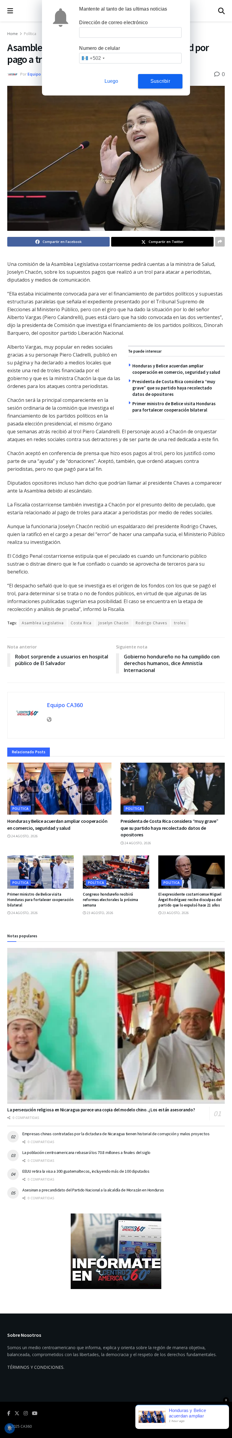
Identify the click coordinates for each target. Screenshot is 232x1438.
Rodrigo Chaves (151, 622)
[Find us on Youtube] (34, 1413)
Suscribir (160, 81)
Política (30, 33)
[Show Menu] (10, 10)
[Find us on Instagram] (26, 1413)
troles (180, 622)
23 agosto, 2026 (99, 913)
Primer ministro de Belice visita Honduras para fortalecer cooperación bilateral (40, 900)
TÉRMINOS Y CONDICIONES (35, 1367)
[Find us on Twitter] (16, 1413)
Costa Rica (81, 622)
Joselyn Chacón (113, 622)
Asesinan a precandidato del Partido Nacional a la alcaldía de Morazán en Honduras (93, 1190)
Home (12, 33)
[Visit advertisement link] (116, 1251)
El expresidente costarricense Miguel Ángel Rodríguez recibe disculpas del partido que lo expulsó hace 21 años (190, 900)
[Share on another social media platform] (220, 242)
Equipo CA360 (40, 74)
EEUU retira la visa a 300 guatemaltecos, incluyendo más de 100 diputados (86, 1171)
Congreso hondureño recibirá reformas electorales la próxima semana (110, 900)
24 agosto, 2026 (24, 836)
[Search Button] (221, 10)
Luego (111, 81)
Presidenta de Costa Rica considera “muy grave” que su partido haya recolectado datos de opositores (173, 388)
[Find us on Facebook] (8, 1413)
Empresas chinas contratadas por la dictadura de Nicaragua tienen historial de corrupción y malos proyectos (115, 1133)
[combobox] (92, 58)
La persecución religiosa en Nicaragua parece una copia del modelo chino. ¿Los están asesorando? (101, 1110)
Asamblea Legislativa (43, 622)
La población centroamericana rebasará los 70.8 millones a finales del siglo (86, 1152)
